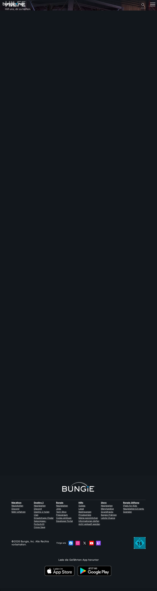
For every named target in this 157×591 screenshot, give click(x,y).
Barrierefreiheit (16, 50)
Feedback (13, 23)
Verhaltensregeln (16, 91)
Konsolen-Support (18, 66)
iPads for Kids (130, 505)
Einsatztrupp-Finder (44, 518)
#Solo (16, 282)
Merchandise (107, 508)
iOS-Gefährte (15, 56)
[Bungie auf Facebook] (71, 543)
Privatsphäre (84, 515)
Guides (81, 505)
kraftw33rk (11, 260)
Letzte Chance (108, 518)
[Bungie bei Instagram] (77, 543)
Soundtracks (107, 511)
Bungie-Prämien (109, 515)
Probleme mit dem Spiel (21, 47)
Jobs (58, 508)
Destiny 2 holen (41, 511)
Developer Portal (64, 521)
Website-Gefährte (18, 53)
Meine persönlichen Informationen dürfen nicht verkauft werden (89, 521)
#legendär (25, 282)
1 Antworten (14, 473)
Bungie (59, 502)
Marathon (16, 502)
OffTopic (12, 81)
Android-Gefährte (17, 60)
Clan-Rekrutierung (18, 75)
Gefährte (12, 72)
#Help (8, 282)
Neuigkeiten (17, 505)
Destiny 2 (12, 20)
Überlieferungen (17, 29)
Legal (81, 508)
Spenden (127, 511)
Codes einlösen (63, 518)
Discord (15, 508)
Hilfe (10, 35)
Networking (14, 41)
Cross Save (39, 527)
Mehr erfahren (18, 511)
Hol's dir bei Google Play (95, 571)
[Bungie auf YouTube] (91, 543)
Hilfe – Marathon (17, 84)
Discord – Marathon (18, 87)
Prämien (12, 26)
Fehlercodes (14, 38)
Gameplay (13, 32)
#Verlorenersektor (41, 282)
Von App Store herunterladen (61, 571)
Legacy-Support (16, 69)
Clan (36, 515)
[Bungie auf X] (84, 543)
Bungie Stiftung (131, 502)
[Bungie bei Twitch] (98, 543)
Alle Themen (14, 17)
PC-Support (14, 63)
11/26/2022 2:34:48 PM (33, 297)
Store (104, 502)
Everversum (14, 44)
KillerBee (10, 453)
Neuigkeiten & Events (133, 508)
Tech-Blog (61, 511)
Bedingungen (84, 511)
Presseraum (62, 515)
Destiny (13, 4)
